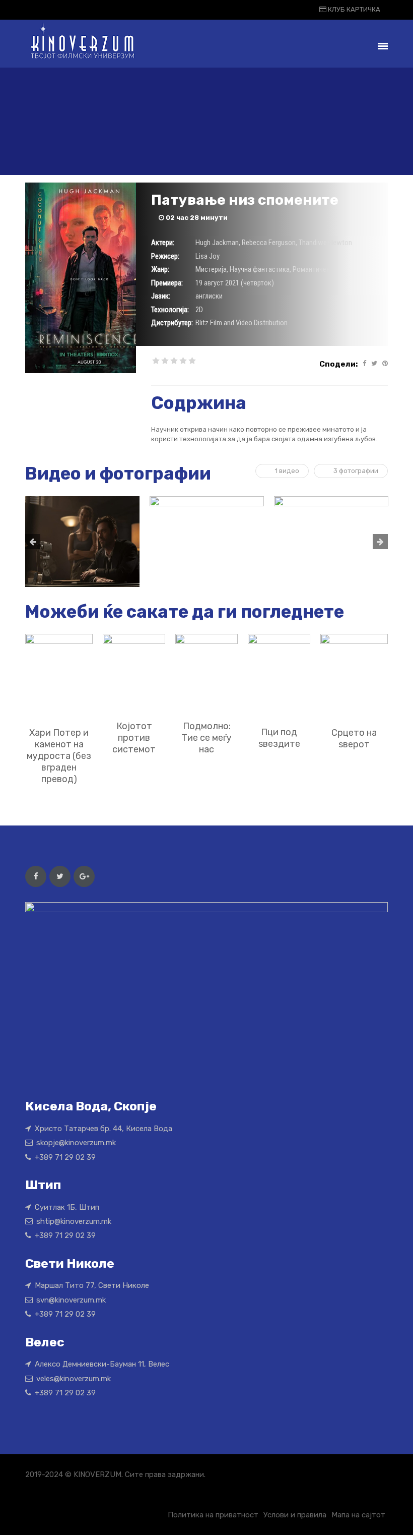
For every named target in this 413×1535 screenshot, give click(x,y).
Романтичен (311, 269)
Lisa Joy (207, 256)
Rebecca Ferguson (269, 242)
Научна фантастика (260, 269)
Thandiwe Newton (325, 242)
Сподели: (338, 364)
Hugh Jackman (217, 242)
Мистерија (211, 269)
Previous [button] (32, 541)
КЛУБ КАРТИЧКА (353, 9)
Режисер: (165, 256)
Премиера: (167, 282)
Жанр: (160, 269)
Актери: (162, 242)
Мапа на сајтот (358, 1514)
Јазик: (160, 296)
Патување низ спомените (244, 200)
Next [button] (380, 541)
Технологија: (170, 309)
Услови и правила (294, 1514)
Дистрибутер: (172, 322)
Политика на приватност (213, 1514)
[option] (82, 541)
